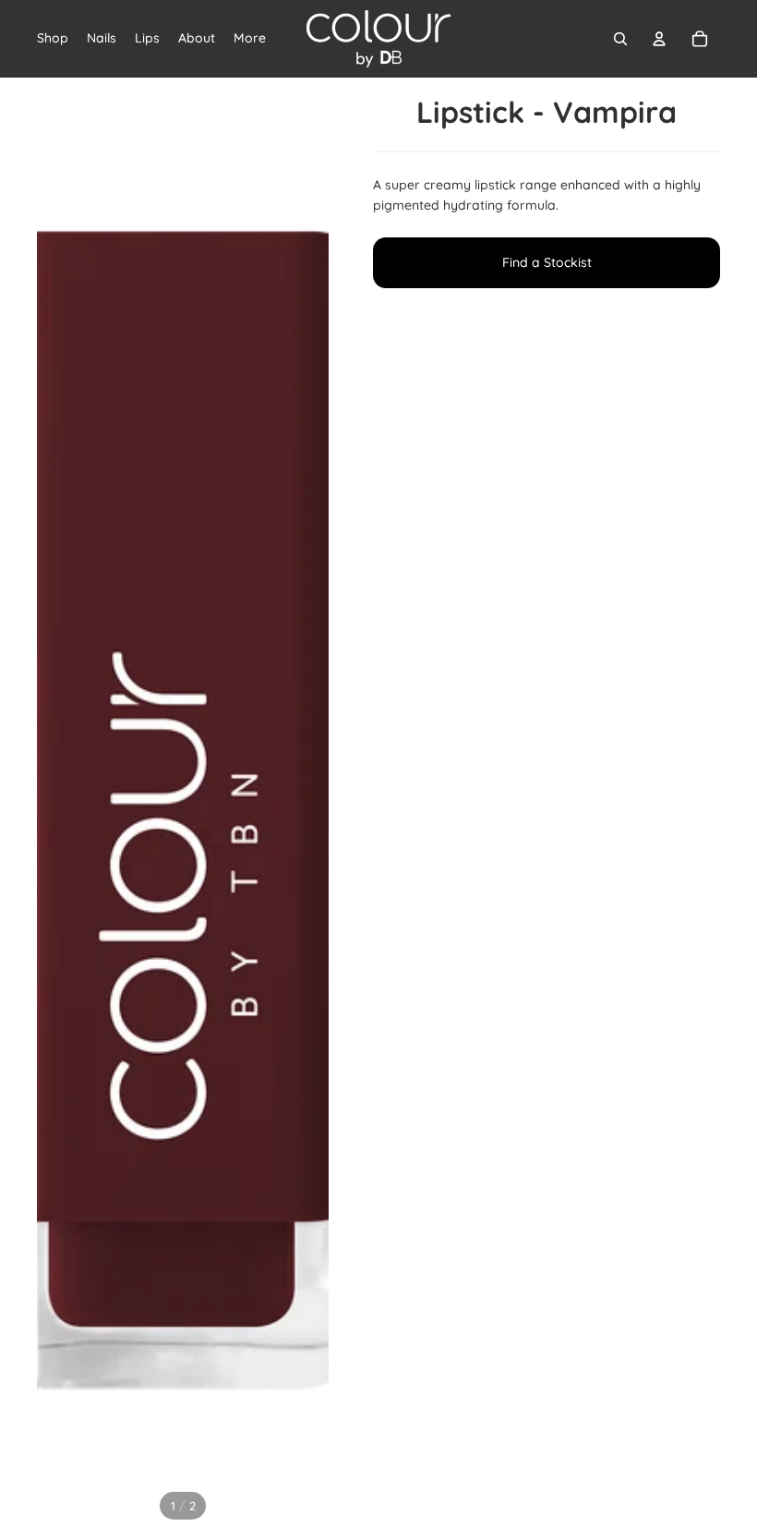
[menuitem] (249, 38)
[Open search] (620, 38)
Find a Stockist (547, 262)
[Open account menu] (659, 38)
